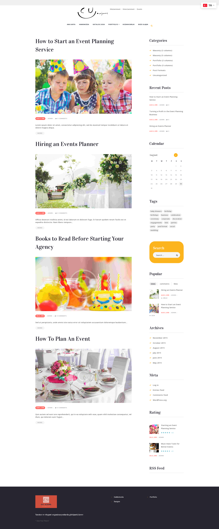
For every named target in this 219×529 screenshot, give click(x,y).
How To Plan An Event (62, 338)
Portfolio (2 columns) (163, 60)
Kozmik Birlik (128, 24)
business (164, 215)
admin (50, 118)
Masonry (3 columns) (162, 55)
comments (164, 284)
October (159, 343)
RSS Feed (156, 468)
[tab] (153, 283)
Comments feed (160, 395)
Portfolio (153, 497)
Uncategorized (160, 75)
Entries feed (158, 390)
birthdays (154, 215)
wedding (154, 230)
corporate (166, 219)
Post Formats (159, 70)
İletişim (117, 501)
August (159, 348)
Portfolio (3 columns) (163, 65)
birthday (168, 211)
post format (162, 226)
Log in (156, 385)
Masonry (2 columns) (162, 50)
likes (176, 284)
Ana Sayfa (71, 24)
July (157, 352)
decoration (177, 219)
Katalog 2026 (99, 24)
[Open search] (151, 26)
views (153, 284)
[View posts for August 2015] (176, 155)
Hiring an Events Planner (66, 144)
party (153, 226)
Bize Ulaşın (143, 24)
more (40, 133)
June (157, 357)
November (160, 338)
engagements (156, 222)
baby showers (156, 211)
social (172, 226)
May (157, 362)
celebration (175, 215)
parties (174, 222)
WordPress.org (160, 400)
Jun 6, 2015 (40, 408)
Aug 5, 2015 (40, 118)
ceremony (155, 219)
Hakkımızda (84, 24)
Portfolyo (113, 24)
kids (166, 222)
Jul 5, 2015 (40, 316)
